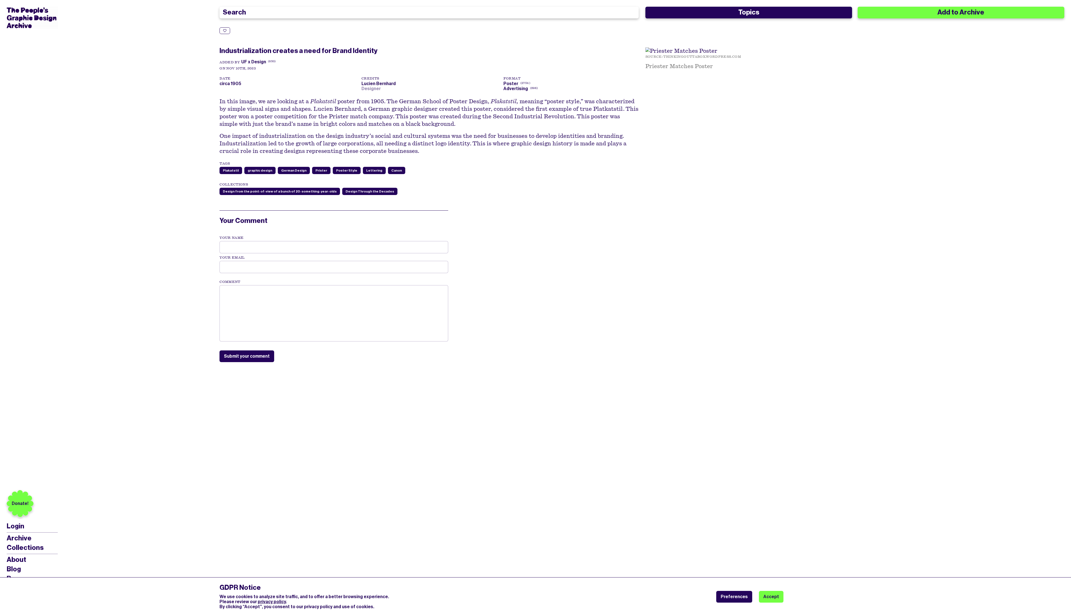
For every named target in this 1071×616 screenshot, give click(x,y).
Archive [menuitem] (19, 538)
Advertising (515, 88)
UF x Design (253, 61)
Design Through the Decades (370, 191)
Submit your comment (247, 356)
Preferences (734, 596)
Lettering (374, 170)
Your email (232, 257)
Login (15, 526)
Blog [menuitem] (14, 569)
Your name (231, 237)
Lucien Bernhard (379, 83)
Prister (321, 170)
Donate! (20, 503)
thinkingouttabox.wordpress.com (702, 56)
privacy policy (272, 601)
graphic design (260, 170)
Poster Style (346, 170)
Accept (771, 596)
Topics (748, 12)
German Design (294, 170)
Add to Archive (960, 12)
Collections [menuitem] (25, 548)
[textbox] (334, 313)
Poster (510, 83)
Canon (396, 170)
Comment (229, 281)
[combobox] (428, 12)
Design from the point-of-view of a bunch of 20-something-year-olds (280, 191)
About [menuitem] (16, 560)
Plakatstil (231, 170)
